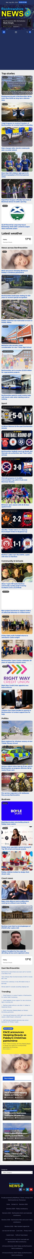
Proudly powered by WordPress (10, 1197)
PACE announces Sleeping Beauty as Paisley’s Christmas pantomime (16, 1095)
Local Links (19, 1230)
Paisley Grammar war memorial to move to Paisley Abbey (16, 1156)
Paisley (12, 1090)
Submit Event (10, 1235)
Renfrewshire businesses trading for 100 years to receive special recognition (16, 1115)
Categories (4, 1169)
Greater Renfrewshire (11, 1110)
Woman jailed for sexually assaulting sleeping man (15, 986)
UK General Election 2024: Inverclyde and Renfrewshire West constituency (17, 1240)
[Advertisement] (17, 51)
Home (8, 1204)
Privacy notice (28, 1230)
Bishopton (8, 1128)
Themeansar (22, 1200)
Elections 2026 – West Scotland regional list (17, 1226)
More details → (7, 1049)
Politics (7, 1131)
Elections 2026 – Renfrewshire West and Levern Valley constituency (17, 1221)
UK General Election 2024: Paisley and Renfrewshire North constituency (17, 1247)
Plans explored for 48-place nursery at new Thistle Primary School (16, 1135)
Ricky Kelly (20, 1097)
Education (21, 1128)
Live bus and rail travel (8, 1230)
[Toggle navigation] (16, 32)
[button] (27, 32)
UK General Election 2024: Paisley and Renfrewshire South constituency (17, 1254)
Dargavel (14, 1128)
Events (7, 1090)
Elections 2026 (23, 1204)
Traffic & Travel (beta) (21, 1235)
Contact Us (14, 1204)
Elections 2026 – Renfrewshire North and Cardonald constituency (17, 1214)
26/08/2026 (10, 1097)
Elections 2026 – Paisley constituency (17, 1208)
